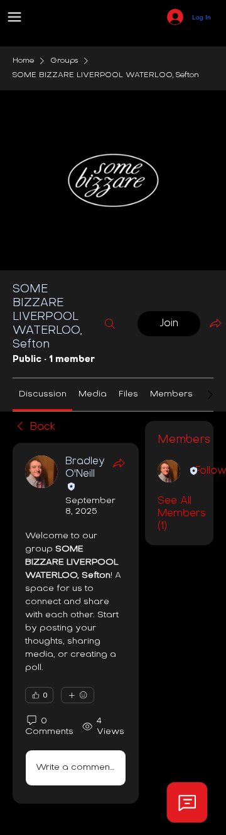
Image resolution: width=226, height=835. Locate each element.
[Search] (109, 323)
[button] (14, 16)
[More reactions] (77, 695)
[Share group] (215, 323)
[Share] (118, 463)
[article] (76, 623)
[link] (43, 394)
